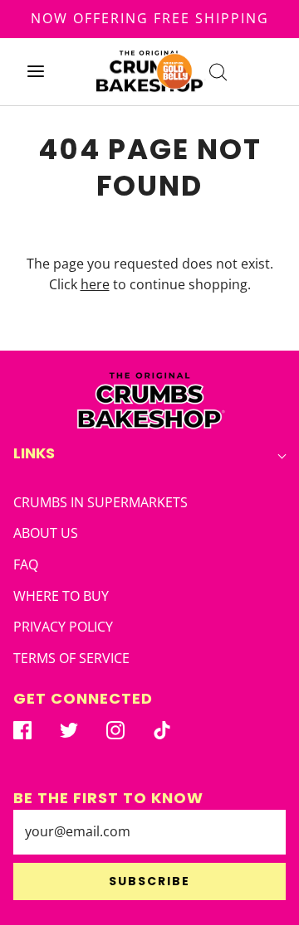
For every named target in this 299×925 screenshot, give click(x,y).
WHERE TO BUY (61, 596)
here (95, 284)
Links (34, 453)
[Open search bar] (218, 71)
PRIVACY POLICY (63, 626)
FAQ (25, 564)
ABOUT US (45, 533)
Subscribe (149, 881)
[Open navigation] (35, 71)
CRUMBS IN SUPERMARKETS (100, 502)
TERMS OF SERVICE (71, 658)
